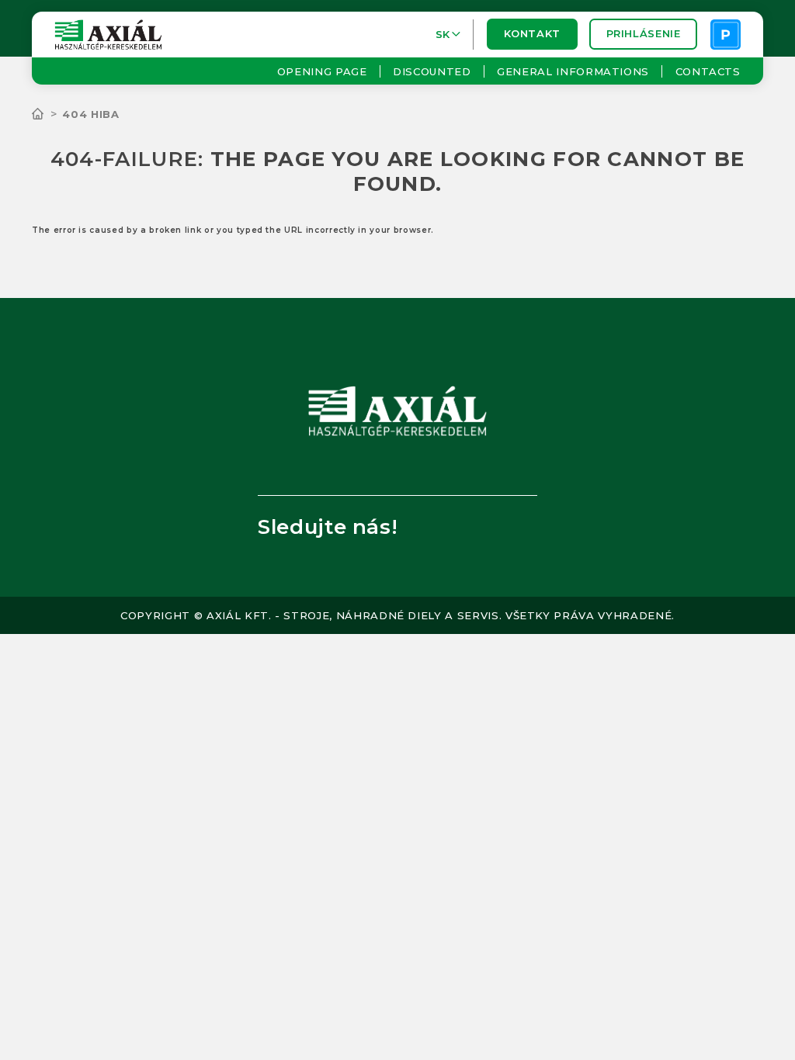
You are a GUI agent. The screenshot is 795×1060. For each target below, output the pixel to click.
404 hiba (90, 114)
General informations (573, 71)
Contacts (707, 71)
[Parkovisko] (725, 34)
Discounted (432, 71)
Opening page (322, 71)
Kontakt (532, 34)
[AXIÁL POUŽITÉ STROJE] (47, 114)
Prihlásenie (643, 34)
